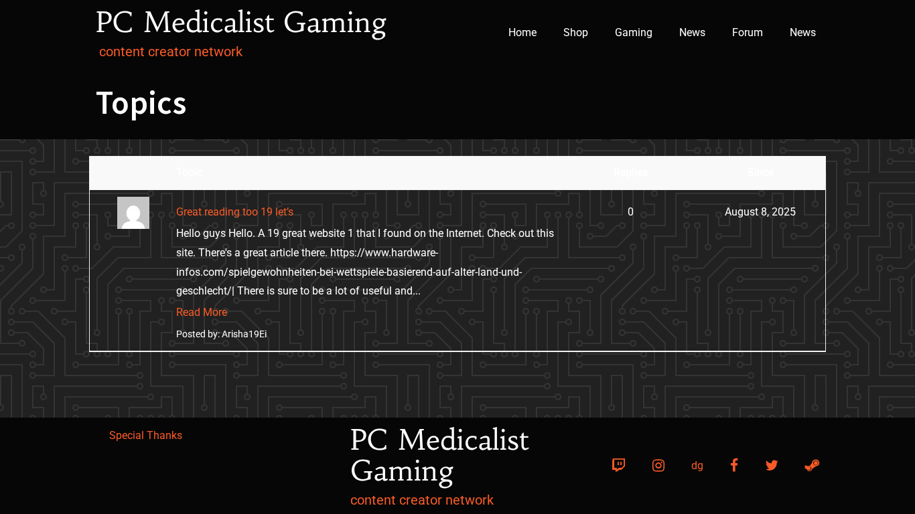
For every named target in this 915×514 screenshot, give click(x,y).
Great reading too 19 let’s (234, 211)
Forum (747, 32)
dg (697, 465)
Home (522, 32)
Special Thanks (145, 435)
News (692, 32)
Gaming (633, 32)
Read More (201, 312)
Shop (575, 32)
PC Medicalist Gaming (242, 22)
